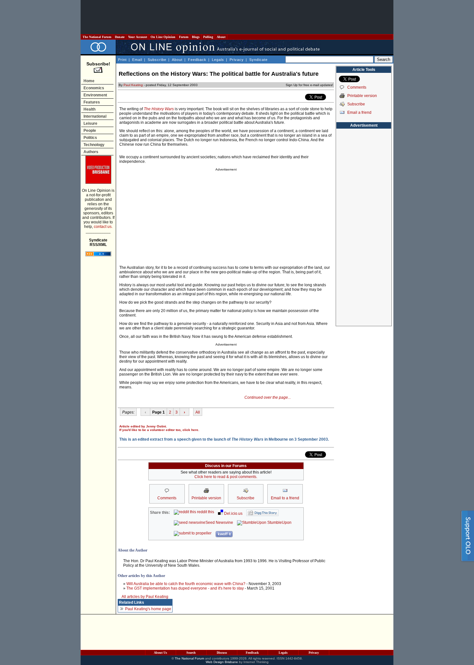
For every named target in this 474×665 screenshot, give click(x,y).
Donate (119, 37)
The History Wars (159, 109)
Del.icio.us (232, 513)
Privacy (237, 60)
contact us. (103, 226)
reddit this (205, 512)
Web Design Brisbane (222, 662)
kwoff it (224, 534)
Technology (94, 144)
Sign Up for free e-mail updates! (309, 85)
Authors (91, 152)
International (95, 116)
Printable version (362, 95)
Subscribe (157, 60)
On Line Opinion (163, 37)
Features (92, 102)
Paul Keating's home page (148, 609)
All (197, 412)
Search (191, 652)
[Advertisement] (237, 17)
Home (89, 81)
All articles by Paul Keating (145, 596)
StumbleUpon (278, 522)
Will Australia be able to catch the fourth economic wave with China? (185, 584)
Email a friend (359, 112)
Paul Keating (133, 85)
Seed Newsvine (219, 522)
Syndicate (258, 60)
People (90, 130)
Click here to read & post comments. (225, 476)
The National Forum (97, 37)
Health (89, 109)
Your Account (137, 37)
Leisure (90, 123)
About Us (160, 652)
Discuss (222, 652)
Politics (90, 137)
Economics (94, 88)
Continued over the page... (267, 397)
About (221, 37)
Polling (208, 37)
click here (190, 430)
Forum (183, 37)
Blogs (196, 37)
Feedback (197, 60)
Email (137, 60)
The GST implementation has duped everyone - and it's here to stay (185, 588)
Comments (356, 87)
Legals (218, 60)
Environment (95, 95)
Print (122, 60)
